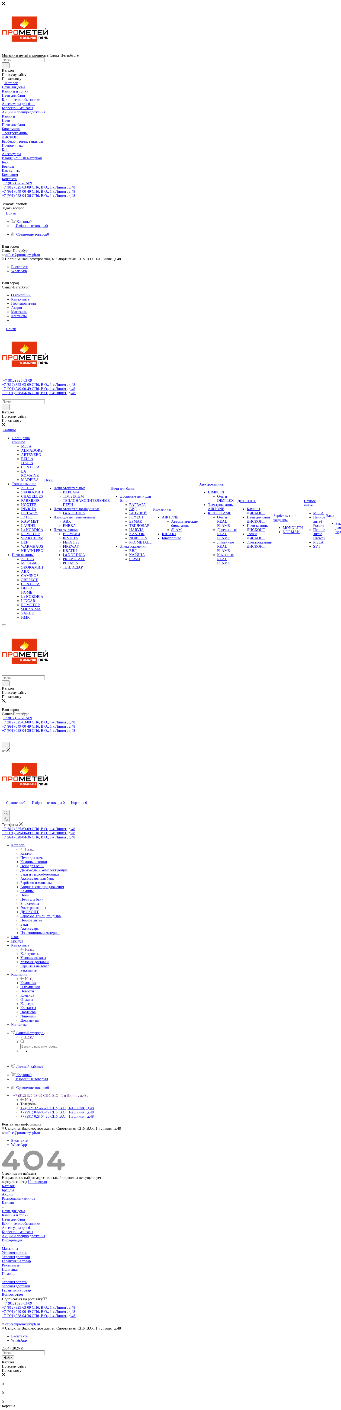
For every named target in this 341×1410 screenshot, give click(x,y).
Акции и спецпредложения (23, 1236)
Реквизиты (10, 1265)
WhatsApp (19, 271)
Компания (28, 983)
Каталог (26, 853)
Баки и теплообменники (21, 1223)
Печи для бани (13, 1219)
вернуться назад (14, 1182)
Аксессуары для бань (18, 1228)
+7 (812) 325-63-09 (17, 183)
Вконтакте (19, 267)
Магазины (10, 1248)
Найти (8, 1357)
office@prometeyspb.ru (22, 255)
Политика (10, 1269)
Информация (12, 1240)
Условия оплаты (14, 1253)
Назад (29, 849)
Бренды (8, 1190)
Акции (7, 1194)
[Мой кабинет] (4, 740)
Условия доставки (16, 1257)
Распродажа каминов (18, 1198)
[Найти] (6, 65)
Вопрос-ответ (12, 1294)
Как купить (29, 954)
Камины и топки (15, 1215)
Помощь (8, 1274)
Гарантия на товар (16, 1261)
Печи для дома (13, 1211)
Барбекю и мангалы (17, 1232)
